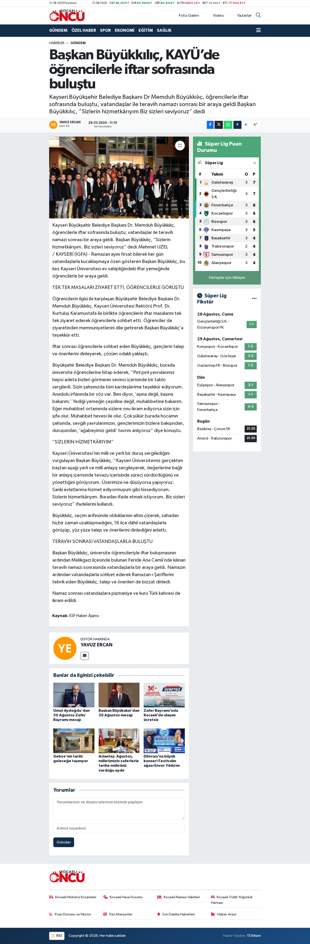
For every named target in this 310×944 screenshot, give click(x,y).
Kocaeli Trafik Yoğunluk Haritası (232, 899)
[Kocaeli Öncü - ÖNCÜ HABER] (67, 15)
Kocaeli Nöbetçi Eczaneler (75, 897)
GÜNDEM (58, 30)
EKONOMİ (124, 30)
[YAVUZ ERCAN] (65, 648)
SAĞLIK (164, 30)
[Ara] (258, 16)
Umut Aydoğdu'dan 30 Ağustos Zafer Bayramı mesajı (71, 715)
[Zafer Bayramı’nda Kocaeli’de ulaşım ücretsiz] (164, 695)
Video (218, 16)
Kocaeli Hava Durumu (126, 897)
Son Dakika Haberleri (178, 914)
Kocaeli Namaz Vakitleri (182, 897)
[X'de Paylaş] (219, 125)
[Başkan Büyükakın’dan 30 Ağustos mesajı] (119, 695)
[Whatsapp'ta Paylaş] (228, 125)
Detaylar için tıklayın (227, 278)
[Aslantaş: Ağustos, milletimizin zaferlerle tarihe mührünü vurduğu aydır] (119, 741)
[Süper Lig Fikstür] (254, 299)
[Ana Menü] (258, 30)
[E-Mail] (85, 656)
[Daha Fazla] (237, 125)
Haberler (56, 43)
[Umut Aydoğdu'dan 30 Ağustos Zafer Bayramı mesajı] (73, 695)
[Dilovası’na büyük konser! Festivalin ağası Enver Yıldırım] (164, 741)
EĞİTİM (146, 30)
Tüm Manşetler (120, 914)
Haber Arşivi (226, 914)
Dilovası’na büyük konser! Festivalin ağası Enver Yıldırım (162, 760)
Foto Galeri (189, 16)
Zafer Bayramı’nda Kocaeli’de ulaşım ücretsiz (161, 715)
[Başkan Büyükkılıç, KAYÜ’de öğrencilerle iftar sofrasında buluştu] (119, 177)
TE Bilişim (254, 935)
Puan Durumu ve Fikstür (73, 914)
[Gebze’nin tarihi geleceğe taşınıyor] (73, 741)
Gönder (64, 842)
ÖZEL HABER (83, 30)
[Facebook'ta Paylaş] (210, 125)
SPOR (105, 30)
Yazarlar (244, 16)
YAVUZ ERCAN (96, 644)
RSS (59, 935)
